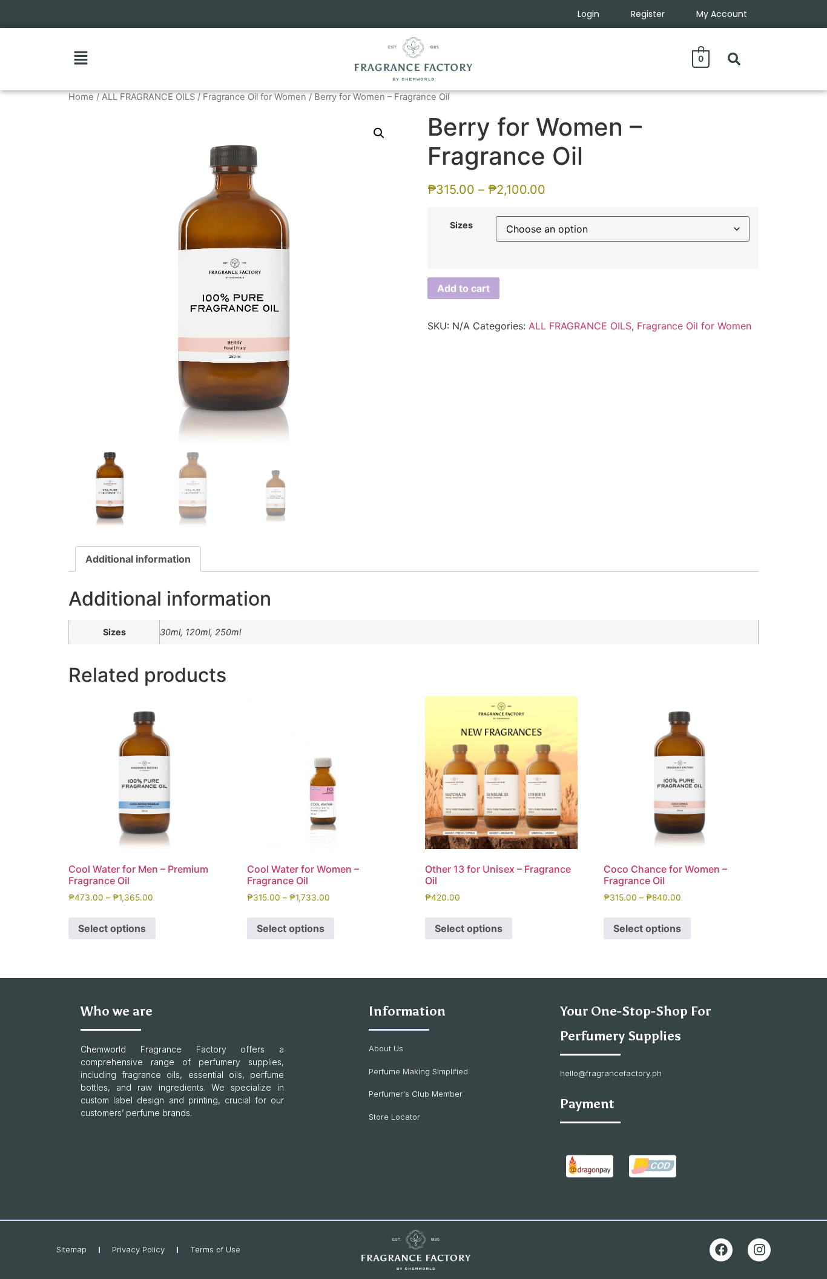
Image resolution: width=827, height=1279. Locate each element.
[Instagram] (759, 1249)
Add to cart (463, 288)
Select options (112, 928)
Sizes (461, 225)
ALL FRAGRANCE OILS (148, 96)
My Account (721, 14)
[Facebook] (721, 1249)
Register (648, 14)
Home (81, 96)
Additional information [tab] (138, 559)
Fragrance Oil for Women (254, 96)
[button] (80, 58)
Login (588, 14)
